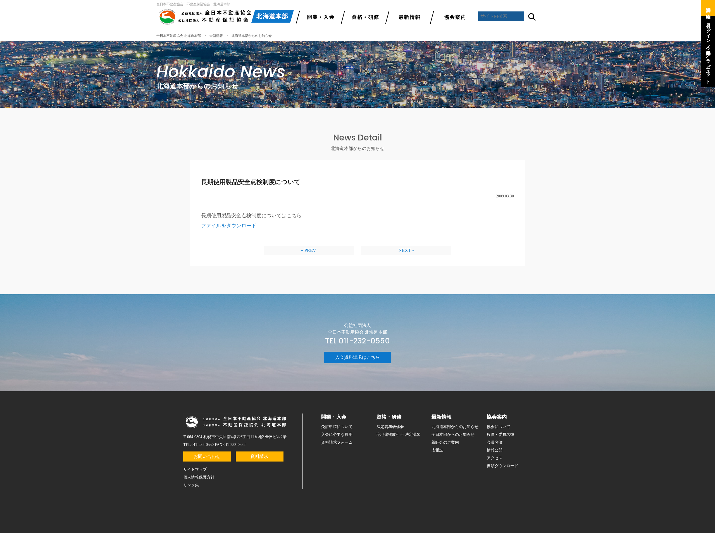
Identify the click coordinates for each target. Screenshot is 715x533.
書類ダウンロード (502, 466)
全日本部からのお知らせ (453, 434)
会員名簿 (494, 442)
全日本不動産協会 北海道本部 (178, 36)
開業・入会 (333, 417)
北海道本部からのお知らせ (455, 427)
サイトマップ (195, 469)
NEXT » (406, 250)
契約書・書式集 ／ (708, 51)
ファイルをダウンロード (228, 225)
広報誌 (437, 450)
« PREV (308, 250)
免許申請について (336, 427)
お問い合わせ (207, 456)
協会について (498, 427)
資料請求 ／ (708, 7)
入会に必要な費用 (336, 434)
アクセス (494, 458)
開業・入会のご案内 (318, 16)
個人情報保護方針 (198, 477)
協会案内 (452, 16)
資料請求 (259, 456)
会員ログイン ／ (708, 33)
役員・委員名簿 (500, 434)
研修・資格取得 (363, 16)
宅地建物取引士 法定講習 (398, 434)
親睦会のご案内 (445, 442)
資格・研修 (389, 417)
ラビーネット (708, 69)
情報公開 (494, 450)
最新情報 (407, 16)
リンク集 (191, 485)
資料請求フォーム (336, 442)
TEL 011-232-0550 (357, 341)
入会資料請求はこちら (357, 357)
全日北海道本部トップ (226, 16)
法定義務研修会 (390, 427)
